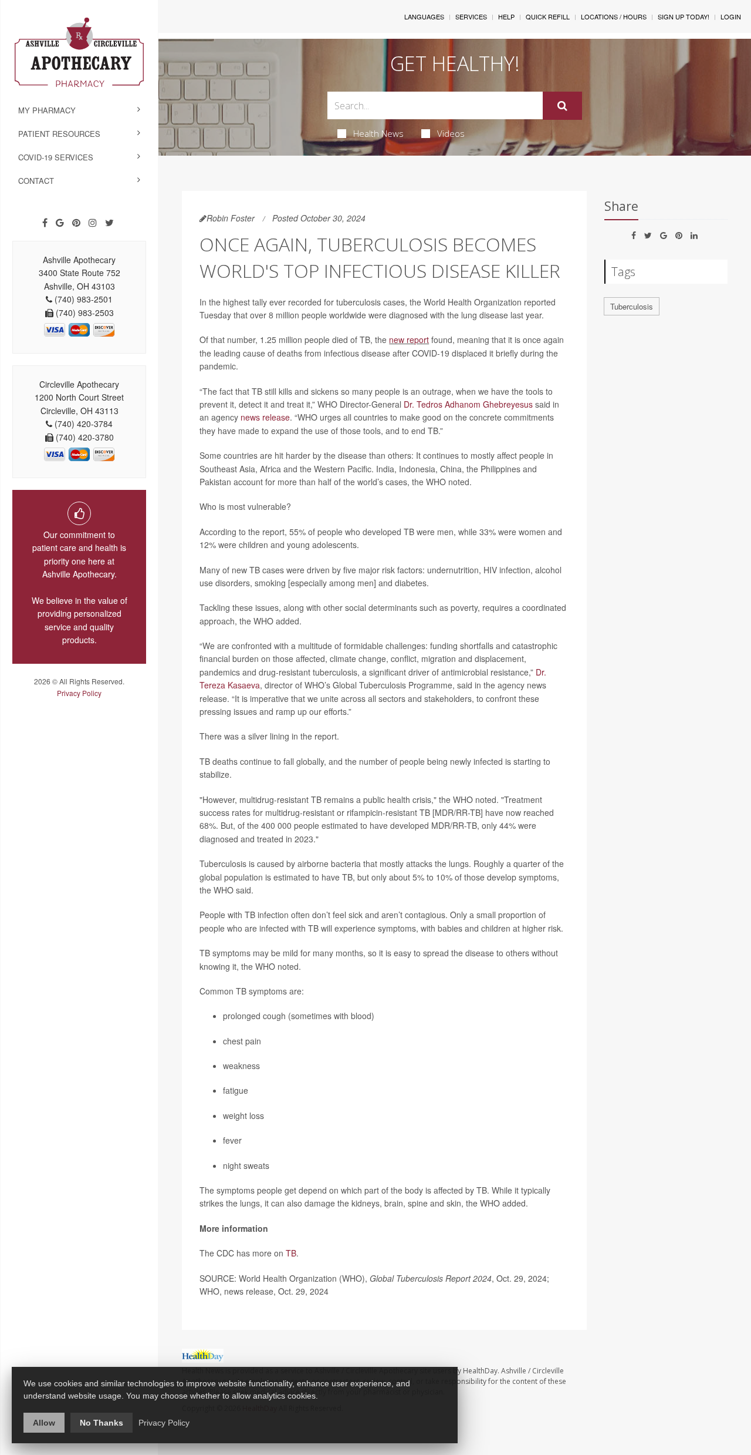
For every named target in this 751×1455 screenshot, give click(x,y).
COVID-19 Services (55, 157)
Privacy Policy (79, 693)
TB (291, 1253)
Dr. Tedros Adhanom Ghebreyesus (468, 404)
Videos (451, 133)
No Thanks (101, 1422)
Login (730, 16)
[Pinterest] (76, 223)
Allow (44, 1422)
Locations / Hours (614, 16)
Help (506, 16)
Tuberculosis (631, 306)
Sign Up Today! (683, 16)
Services (471, 16)
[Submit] (562, 106)
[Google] (60, 223)
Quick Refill (548, 16)
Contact (36, 180)
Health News (378, 133)
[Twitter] (109, 223)
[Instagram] (93, 223)
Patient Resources (59, 133)
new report (409, 339)
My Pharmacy (47, 110)
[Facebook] (45, 223)
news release (265, 417)
